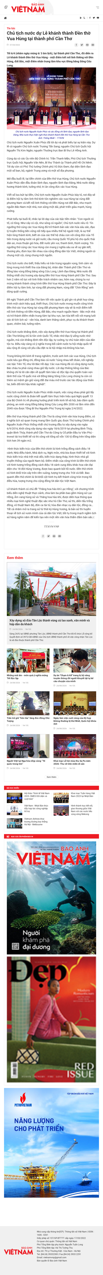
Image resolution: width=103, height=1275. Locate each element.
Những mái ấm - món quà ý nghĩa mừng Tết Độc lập (27, 677)
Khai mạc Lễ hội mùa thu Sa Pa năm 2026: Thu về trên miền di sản (72, 762)
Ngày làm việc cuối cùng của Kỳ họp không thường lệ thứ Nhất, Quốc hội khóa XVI (75, 721)
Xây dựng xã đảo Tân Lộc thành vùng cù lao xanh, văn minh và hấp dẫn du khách (50, 622)
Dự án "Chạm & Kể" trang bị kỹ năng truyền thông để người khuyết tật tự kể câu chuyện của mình (73, 678)
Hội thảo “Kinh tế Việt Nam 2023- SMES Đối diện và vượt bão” (36, 796)
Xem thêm (15, 558)
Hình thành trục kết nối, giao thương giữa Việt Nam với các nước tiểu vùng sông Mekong (82, 809)
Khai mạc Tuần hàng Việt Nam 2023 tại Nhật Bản (83, 794)
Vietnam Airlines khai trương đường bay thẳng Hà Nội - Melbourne (35, 822)
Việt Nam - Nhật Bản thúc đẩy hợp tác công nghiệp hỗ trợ (36, 808)
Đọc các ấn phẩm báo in (22, 837)
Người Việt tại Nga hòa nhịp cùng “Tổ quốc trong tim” (26, 762)
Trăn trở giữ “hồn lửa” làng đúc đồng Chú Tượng (28, 719)
